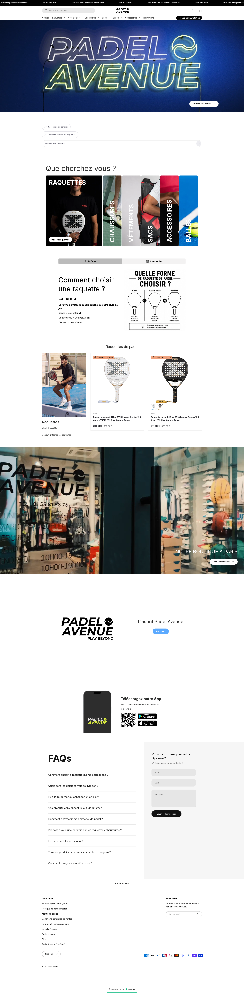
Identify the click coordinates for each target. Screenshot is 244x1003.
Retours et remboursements (55, 924)
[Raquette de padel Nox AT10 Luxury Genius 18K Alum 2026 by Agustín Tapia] (175, 380)
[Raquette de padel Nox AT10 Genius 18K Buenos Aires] (154, 407)
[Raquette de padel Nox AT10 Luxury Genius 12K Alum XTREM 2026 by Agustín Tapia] (117, 380)
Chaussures (90, 17)
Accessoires (131, 17)
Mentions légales (50, 914)
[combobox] (68, 10)
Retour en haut (122, 883)
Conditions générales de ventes (57, 919)
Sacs (104, 17)
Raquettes (57, 17)
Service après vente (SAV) (55, 903)
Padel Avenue (53, 966)
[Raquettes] (64, 385)
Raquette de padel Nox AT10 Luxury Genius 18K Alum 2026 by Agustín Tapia (175, 418)
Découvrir (160, 631)
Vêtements (73, 17)
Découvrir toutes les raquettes (56, 435)
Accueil (45, 17)
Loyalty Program (50, 929)
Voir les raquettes (60, 239)
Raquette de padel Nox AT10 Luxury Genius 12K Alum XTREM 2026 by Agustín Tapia (117, 418)
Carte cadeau (48, 934)
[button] (200, 10)
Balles (116, 17)
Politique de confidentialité (54, 908)
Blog (44, 939)
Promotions (148, 17)
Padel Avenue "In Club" (53, 944)
